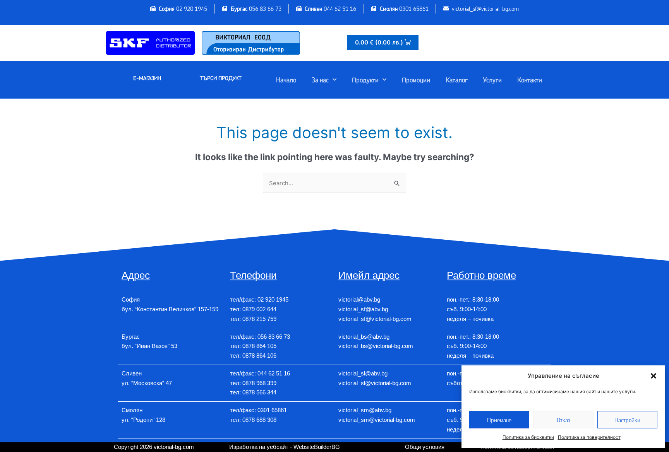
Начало (286, 79)
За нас (320, 79)
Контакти (529, 79)
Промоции (416, 79)
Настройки (627, 420)
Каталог (457, 79)
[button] (653, 376)
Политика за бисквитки (528, 437)
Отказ (563, 420)
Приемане (499, 420)
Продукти (365, 79)
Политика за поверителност (589, 437)
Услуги (492, 79)
